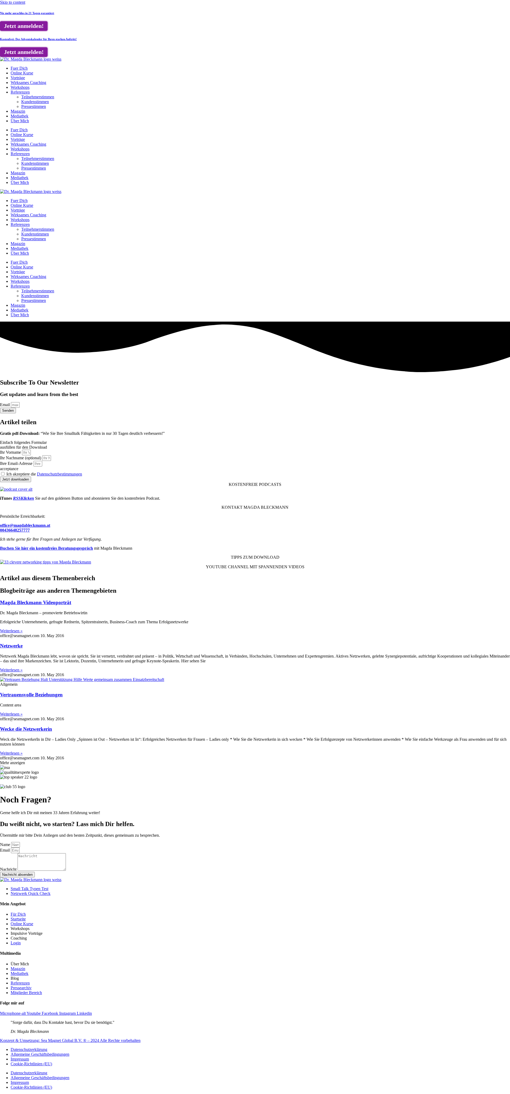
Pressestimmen (33, 106)
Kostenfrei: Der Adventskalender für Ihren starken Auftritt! (38, 39)
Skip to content (12, 2)
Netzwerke (11, 646)
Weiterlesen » (11, 631)
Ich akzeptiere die (44, 474)
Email (5, 404)
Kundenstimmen (35, 101)
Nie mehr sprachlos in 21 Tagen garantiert (27, 13)
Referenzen (20, 92)
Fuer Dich (19, 68)
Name (5, 844)
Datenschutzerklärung (29, 1049)
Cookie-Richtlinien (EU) (31, 1064)
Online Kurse (22, 73)
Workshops (20, 87)
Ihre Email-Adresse (16, 463)
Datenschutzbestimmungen (59, 474)
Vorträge (18, 77)
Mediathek (19, 116)
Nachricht (9, 869)
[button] (12, 762)
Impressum (20, 1059)
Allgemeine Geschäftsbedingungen (40, 1054)
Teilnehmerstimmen (37, 97)
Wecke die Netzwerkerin (26, 729)
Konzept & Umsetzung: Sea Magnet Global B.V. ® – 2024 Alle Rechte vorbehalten (70, 1040)
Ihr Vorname (11, 452)
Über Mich (20, 121)
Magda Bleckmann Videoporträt (35, 602)
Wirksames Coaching (28, 82)
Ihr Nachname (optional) (21, 458)
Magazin (18, 111)
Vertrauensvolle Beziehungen (31, 694)
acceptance (9, 468)
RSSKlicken (23, 498)
